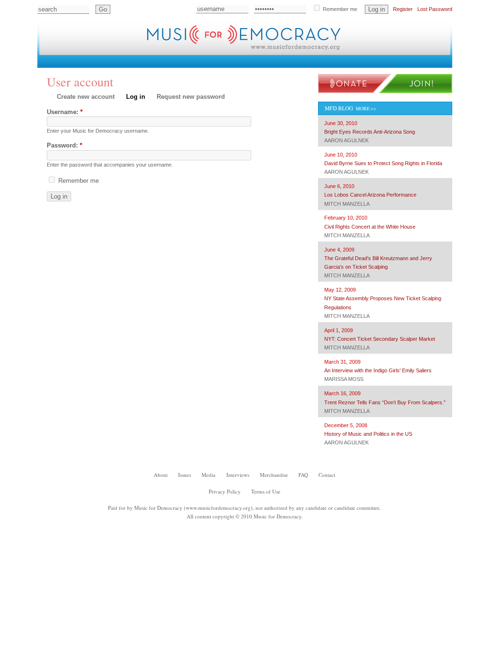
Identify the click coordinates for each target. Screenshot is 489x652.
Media (133, 61)
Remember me (339, 9)
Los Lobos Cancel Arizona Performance (370, 195)
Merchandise (234, 61)
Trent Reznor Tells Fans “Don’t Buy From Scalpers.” (385, 402)
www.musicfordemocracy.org (218, 507)
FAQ (278, 61)
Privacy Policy (225, 491)
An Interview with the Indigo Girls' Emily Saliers (378, 370)
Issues (97, 61)
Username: (65, 112)
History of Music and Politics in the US (368, 434)
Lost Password (434, 9)
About (62, 61)
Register (403, 9)
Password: (64, 145)
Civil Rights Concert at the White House (369, 227)
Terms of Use (265, 491)
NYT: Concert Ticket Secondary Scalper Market (379, 339)
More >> (366, 108)
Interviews (177, 61)
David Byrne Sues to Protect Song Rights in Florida (383, 163)
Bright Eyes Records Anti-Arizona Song (369, 132)
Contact (313, 61)
